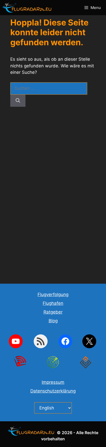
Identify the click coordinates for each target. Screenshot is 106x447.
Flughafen (53, 303)
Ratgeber (53, 312)
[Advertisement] (53, 195)
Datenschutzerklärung (53, 391)
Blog (53, 320)
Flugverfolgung (53, 294)
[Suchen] (17, 101)
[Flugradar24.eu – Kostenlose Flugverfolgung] (28, 7)
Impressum (53, 382)
